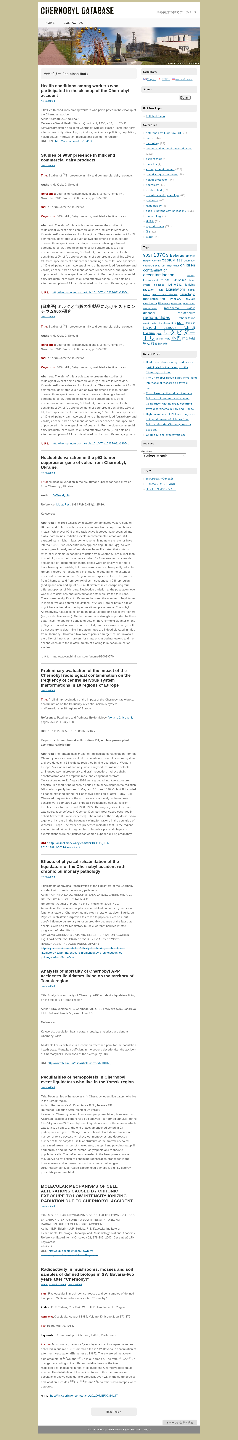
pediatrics (152, 200)
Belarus (177, 255)
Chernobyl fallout (170, 266)
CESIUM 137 (172, 260)
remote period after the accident (159, 323)
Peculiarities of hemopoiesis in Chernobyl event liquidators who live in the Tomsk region (87, 1079)
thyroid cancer (155, 226)
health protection (157, 179)
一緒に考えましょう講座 (161, 483)
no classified (48, 101)
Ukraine (149, 333)
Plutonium (164, 303)
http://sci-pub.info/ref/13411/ (73, 141)
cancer (150, 138)
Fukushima (179, 280)
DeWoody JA (61, 495)
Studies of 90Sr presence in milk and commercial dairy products (78, 157)
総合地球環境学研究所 (159, 478)
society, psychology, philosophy (166, 210)
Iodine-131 (175, 284)
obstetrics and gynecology (162, 195)
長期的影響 (161, 344)
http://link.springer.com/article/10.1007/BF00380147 (83, 1395)
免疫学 (150, 221)
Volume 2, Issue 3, (120, 717)
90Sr (147, 255)
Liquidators (175, 289)
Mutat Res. (63, 504)
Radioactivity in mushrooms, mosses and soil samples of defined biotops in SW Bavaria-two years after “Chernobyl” (87, 1274)
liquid (160, 289)
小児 (176, 338)
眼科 (148, 231)
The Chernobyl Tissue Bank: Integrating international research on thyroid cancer (171, 383)
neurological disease (164, 294)
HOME (50, 22)
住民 (167, 339)
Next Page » (114, 1411)
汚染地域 (188, 338)
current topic (154, 158)
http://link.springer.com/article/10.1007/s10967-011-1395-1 (90, 292)
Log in (147, 1429)
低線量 (159, 339)
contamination (155, 270)
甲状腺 (148, 343)
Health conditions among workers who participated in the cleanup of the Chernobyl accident (85, 91)
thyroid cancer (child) (169, 327)
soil (180, 322)
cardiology (152, 143)
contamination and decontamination (169, 148)
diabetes (151, 164)
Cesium (156, 260)
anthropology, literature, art (163, 132)
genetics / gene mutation (162, 174)
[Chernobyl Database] (77, 14)
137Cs (161, 255)
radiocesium (186, 313)
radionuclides (156, 317)
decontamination (158, 275)
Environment (150, 280)
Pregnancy (176, 303)
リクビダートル (169, 335)
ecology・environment (53, 1284)
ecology (191, 275)
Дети (159, 333)
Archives (146, 451)
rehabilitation (187, 318)
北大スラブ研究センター (161, 489)
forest (165, 280)
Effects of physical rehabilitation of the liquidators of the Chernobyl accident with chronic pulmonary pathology (83, 866)
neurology (152, 184)
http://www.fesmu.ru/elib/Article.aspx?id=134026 (79, 1063)
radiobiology (154, 205)
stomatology (154, 216)
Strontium (190, 323)
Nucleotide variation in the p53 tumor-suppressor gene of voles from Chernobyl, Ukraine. (83, 462)
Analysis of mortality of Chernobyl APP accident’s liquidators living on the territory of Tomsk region (87, 976)
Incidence (159, 285)
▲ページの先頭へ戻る (179, 1422)
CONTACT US (73, 22)
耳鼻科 (150, 236)
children (187, 265)
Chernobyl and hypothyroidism (165, 434)
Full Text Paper (155, 116)
